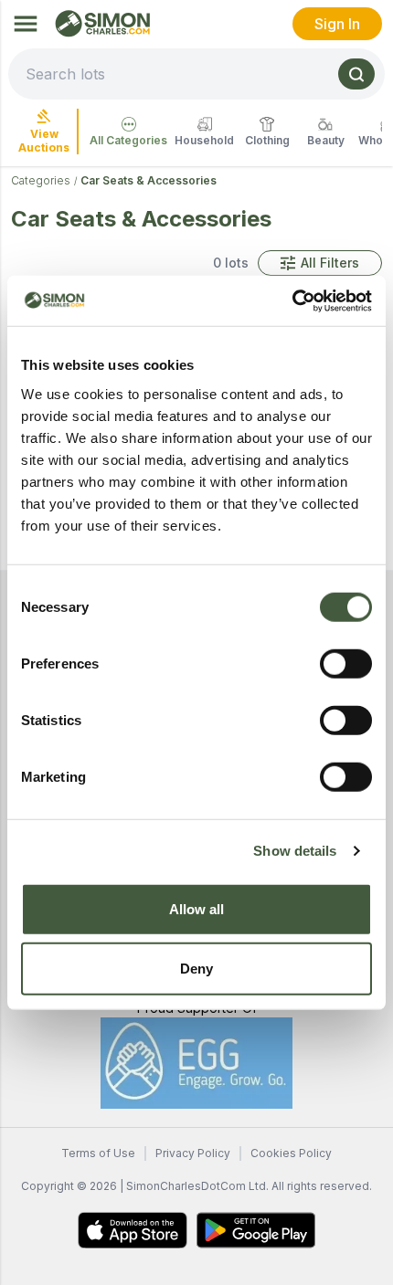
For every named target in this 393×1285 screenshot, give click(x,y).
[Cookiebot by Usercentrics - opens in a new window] (292, 300)
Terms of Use (98, 1153)
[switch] (346, 663)
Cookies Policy (291, 1153)
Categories (40, 180)
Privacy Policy (192, 1153)
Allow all (197, 908)
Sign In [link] (337, 24)
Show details (294, 850)
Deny (196, 968)
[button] (320, 263)
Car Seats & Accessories (148, 180)
